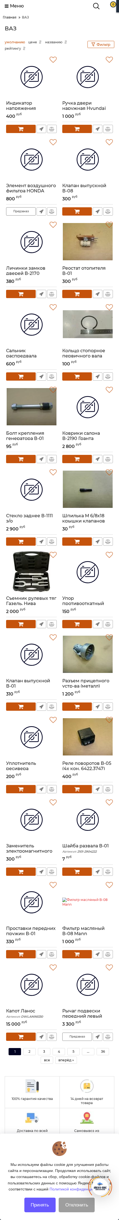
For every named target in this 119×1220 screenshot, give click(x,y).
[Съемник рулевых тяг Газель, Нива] (31, 572)
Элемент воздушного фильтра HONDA (31, 190)
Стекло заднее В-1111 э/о (29, 518)
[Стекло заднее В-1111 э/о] (31, 489)
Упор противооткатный (83, 601)
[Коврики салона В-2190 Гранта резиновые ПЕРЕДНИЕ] (87, 407)
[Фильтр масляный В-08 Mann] (87, 902)
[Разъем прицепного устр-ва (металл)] (87, 654)
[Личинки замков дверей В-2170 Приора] (31, 242)
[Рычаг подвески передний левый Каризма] (87, 985)
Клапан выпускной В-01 (28, 686)
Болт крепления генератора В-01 (25, 438)
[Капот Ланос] (31, 985)
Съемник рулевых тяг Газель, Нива (31, 603)
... (88, 1051)
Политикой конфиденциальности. (80, 1189)
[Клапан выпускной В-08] (87, 159)
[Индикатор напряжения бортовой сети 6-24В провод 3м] (31, 77)
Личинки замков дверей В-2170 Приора (25, 273)
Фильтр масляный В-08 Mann (83, 933)
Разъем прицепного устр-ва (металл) (85, 683)
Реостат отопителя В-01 (84, 273)
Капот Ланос (24, 1013)
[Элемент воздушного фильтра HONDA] (31, 159)
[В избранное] (53, 59)
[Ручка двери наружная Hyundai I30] (87, 77)
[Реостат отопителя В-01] (87, 242)
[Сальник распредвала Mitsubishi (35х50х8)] (31, 324)
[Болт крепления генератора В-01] (31, 407)
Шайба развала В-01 (85, 848)
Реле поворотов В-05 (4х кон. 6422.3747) (86, 768)
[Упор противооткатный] (87, 572)
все (47, 1060)
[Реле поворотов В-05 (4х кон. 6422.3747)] (87, 737)
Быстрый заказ (41, 129)
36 (103, 1051)
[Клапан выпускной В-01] (31, 654)
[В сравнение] (52, 129)
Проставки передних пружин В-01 (31, 933)
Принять (40, 1205)
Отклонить (76, 1205)
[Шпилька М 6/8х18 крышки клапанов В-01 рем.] (87, 489)
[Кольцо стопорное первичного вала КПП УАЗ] (87, 324)
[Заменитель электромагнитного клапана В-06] (31, 819)
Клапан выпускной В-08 (84, 190)
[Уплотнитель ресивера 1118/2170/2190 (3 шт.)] (31, 737)
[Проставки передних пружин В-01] (31, 902)
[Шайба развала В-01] (87, 819)
